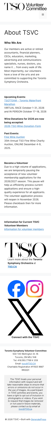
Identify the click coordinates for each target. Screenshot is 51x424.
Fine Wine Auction (14, 137)
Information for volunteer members (24, 229)
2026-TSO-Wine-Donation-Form (22, 126)
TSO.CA (12, 266)
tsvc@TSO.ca (25, 409)
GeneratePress (38, 419)
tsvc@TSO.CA (29, 363)
